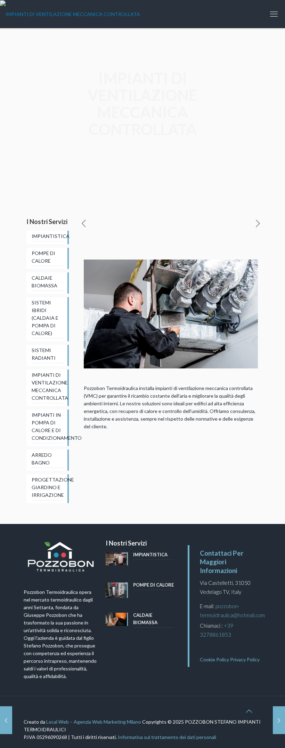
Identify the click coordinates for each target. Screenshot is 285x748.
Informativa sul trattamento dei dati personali (167, 737)
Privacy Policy (245, 659)
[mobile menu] (274, 14)
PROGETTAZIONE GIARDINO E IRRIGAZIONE (48, 487)
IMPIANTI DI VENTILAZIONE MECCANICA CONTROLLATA (48, 386)
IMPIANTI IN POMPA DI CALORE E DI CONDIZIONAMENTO (48, 426)
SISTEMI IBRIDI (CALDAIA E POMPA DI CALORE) (45, 318)
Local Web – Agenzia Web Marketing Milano (94, 722)
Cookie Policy (214, 659)
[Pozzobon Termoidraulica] (70, 14)
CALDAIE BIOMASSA (44, 281)
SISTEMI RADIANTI (44, 354)
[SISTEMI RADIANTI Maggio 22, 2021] (279, 720)
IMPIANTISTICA (48, 236)
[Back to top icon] (248, 710)
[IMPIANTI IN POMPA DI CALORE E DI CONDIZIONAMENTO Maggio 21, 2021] (6, 720)
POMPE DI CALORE (43, 257)
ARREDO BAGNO (42, 458)
